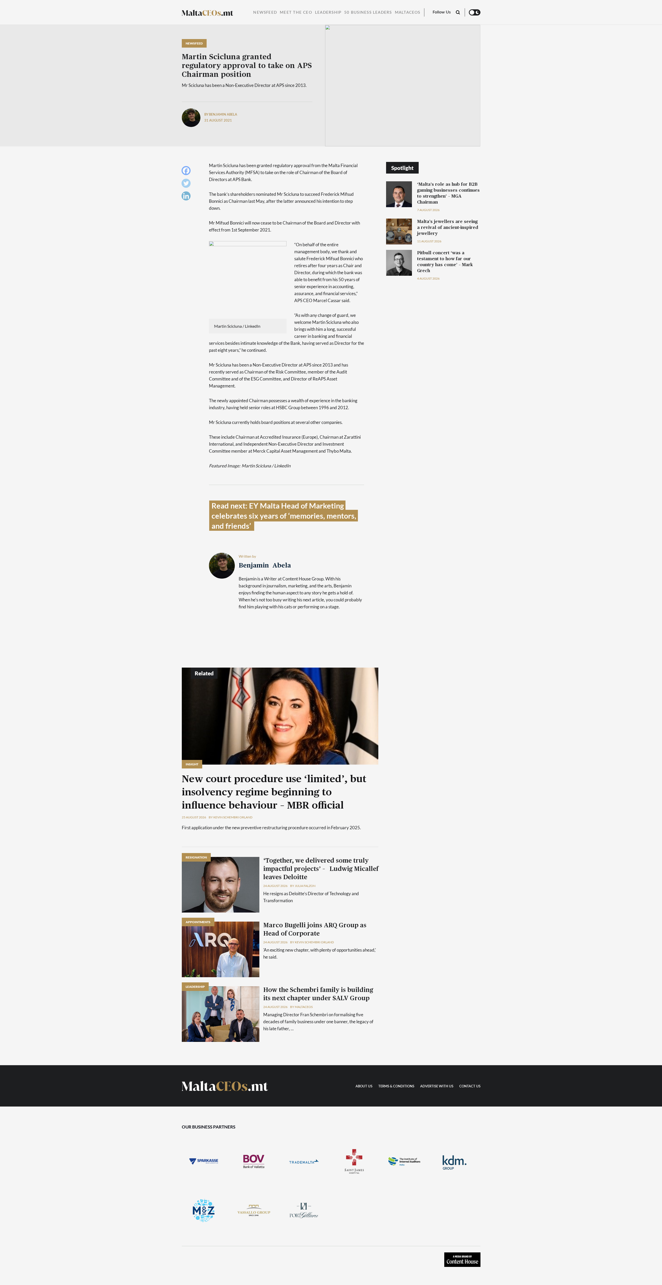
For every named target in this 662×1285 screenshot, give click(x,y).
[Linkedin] (187, 197)
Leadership (328, 12)
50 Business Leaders (368, 12)
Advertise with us (436, 1086)
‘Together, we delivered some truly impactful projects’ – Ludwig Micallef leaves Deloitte (320, 869)
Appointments (198, 922)
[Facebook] (187, 172)
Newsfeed (265, 12)
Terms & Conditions (396, 1086)
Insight (192, 764)
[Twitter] (187, 184)
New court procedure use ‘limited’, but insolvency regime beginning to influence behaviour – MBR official (274, 792)
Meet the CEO (296, 12)
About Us (364, 1086)
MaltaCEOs (407, 12)
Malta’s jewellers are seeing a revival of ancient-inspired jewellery (447, 227)
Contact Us (469, 1086)
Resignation (196, 857)
